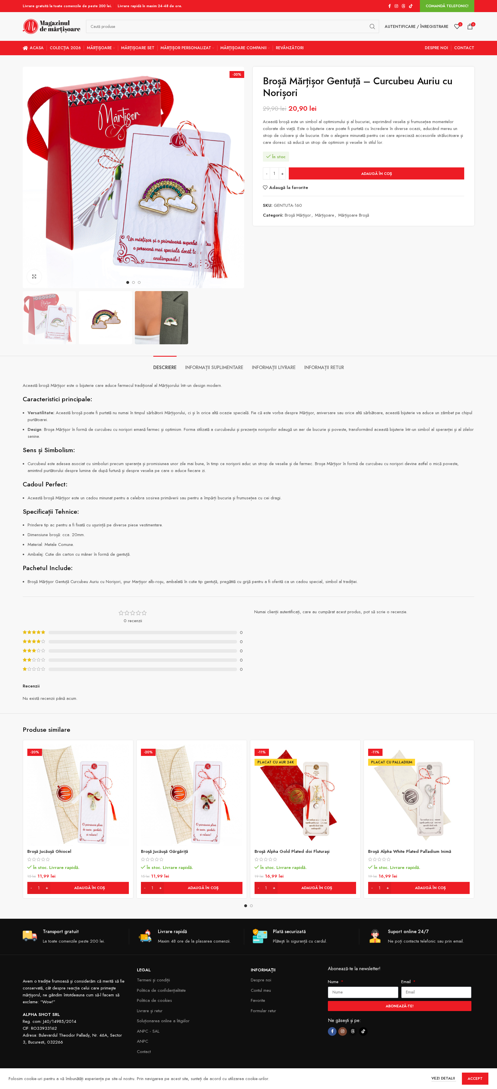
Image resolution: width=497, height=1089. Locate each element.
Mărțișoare (324, 215)
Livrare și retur (150, 1011)
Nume (334, 982)
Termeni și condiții (153, 980)
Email (406, 982)
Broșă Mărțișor (298, 215)
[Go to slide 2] (251, 905)
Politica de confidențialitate (161, 990)
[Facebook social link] (389, 6)
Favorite (258, 1000)
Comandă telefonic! (447, 6)
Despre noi (261, 980)
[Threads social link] (403, 6)
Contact (144, 1051)
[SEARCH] (372, 26)
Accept (475, 1078)
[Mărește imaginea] (34, 277)
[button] (78, 888)
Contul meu (261, 990)
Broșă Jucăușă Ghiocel (49, 851)
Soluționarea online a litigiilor (163, 1021)
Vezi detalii (443, 1078)
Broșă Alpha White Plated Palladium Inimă (409, 851)
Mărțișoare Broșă (353, 215)
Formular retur (263, 1011)
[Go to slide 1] (245, 905)
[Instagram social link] (396, 6)
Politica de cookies (154, 1000)
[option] (127, 282)
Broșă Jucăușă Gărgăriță (164, 851)
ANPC (142, 1041)
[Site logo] (51, 26)
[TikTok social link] (410, 6)
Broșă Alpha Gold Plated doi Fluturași (292, 851)
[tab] (165, 364)
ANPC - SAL (148, 1031)
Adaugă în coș (376, 173)
